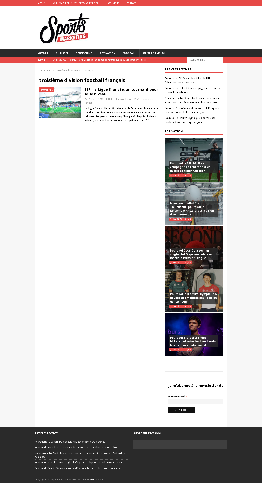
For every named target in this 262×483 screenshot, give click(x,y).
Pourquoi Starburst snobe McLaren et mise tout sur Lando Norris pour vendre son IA (193, 341)
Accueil (43, 53)
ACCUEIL (42, 3)
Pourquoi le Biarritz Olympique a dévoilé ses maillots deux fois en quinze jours (193, 297)
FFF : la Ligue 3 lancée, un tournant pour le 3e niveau (121, 91)
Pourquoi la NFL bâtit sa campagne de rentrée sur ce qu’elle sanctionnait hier (190, 167)
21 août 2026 (179, 175)
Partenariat (112, 3)
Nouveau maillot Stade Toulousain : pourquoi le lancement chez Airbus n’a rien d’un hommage (192, 208)
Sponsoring (84, 53)
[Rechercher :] (205, 59)
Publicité (62, 53)
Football (129, 53)
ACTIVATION (174, 131)
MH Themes (97, 479)
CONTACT (131, 3)
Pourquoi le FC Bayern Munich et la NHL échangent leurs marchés (70, 441)
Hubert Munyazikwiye (120, 99)
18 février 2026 (95, 99)
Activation (107, 53)
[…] (147, 120)
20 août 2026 (179, 219)
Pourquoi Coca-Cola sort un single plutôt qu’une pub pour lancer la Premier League (191, 254)
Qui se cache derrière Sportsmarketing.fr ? (76, 3)
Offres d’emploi (154, 53)
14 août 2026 (179, 349)
